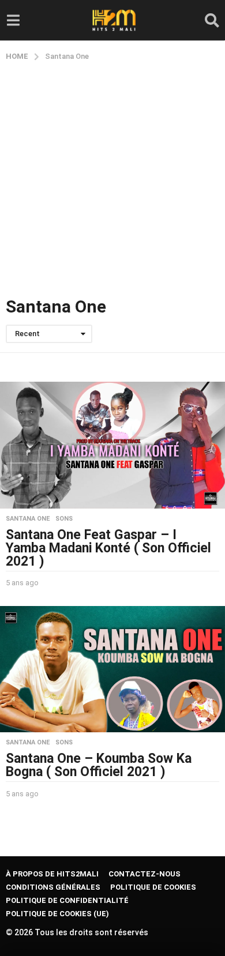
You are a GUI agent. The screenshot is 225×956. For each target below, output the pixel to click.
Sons (64, 518)
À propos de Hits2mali (52, 874)
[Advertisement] (112, 179)
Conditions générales (53, 887)
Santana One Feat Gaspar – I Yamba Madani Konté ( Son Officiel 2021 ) (108, 548)
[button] (13, 20)
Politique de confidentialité (67, 900)
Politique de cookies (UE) (57, 913)
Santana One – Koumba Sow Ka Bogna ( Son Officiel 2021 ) (99, 765)
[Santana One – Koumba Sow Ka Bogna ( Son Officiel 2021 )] (112, 669)
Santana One (28, 518)
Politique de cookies (153, 887)
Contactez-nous (144, 874)
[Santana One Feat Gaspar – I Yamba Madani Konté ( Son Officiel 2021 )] (112, 445)
